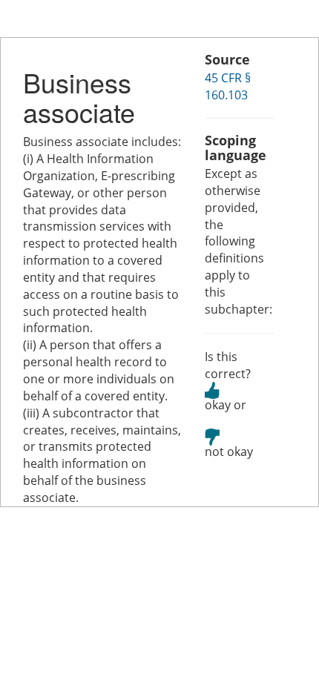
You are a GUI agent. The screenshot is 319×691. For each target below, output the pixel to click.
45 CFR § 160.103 (228, 86)
